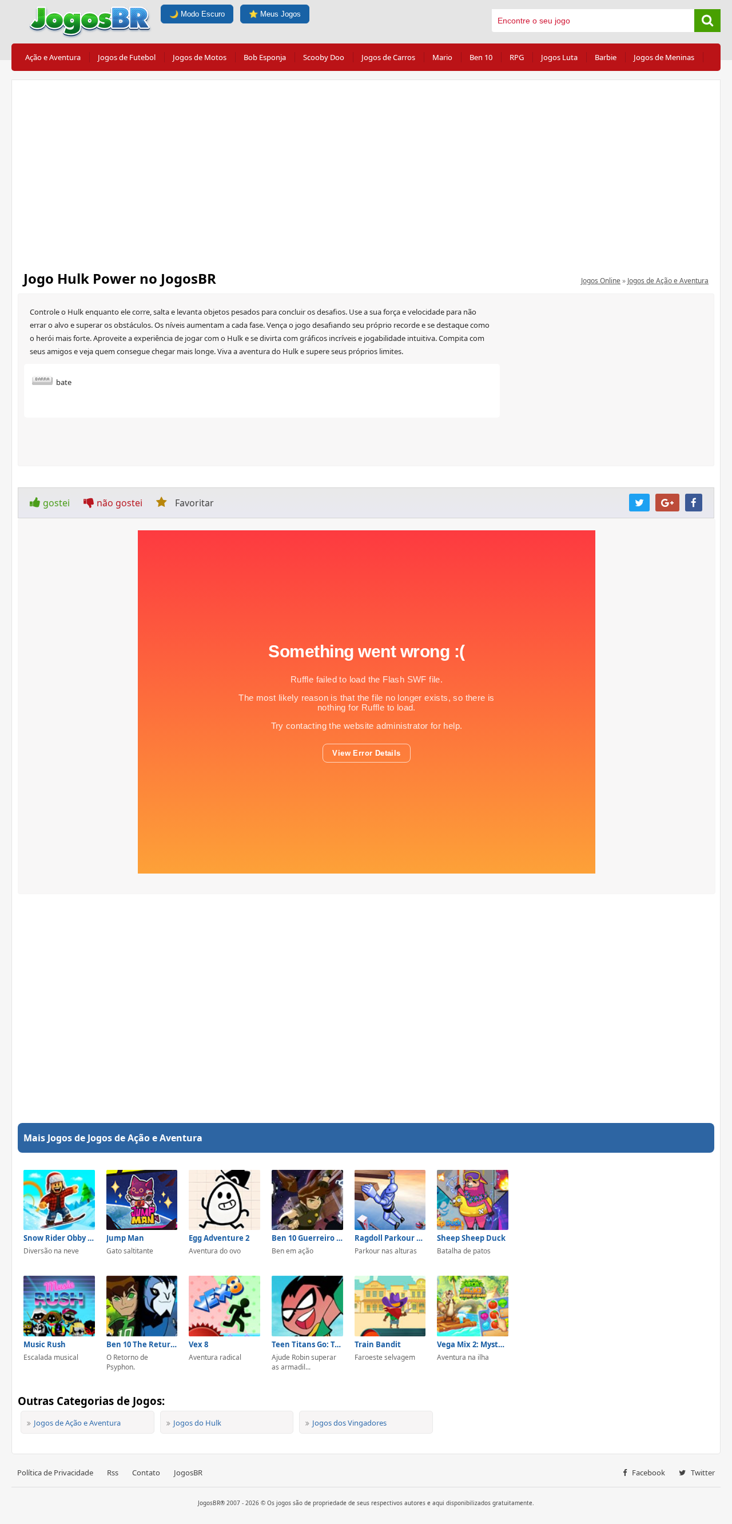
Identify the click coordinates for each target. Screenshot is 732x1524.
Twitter (702, 1472)
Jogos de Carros (388, 57)
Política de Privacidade (55, 1472)
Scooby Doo (323, 57)
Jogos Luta (559, 57)
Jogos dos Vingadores (349, 1423)
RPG (517, 57)
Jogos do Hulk (197, 1423)
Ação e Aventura (53, 57)
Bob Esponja (265, 57)
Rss (112, 1472)
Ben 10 (481, 57)
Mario (442, 57)
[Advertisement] (366, 172)
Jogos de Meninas (664, 57)
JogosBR (188, 1472)
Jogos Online (600, 280)
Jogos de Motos (199, 57)
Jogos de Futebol (127, 57)
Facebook (647, 1472)
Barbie (605, 57)
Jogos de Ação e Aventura (668, 280)
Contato (146, 1472)
